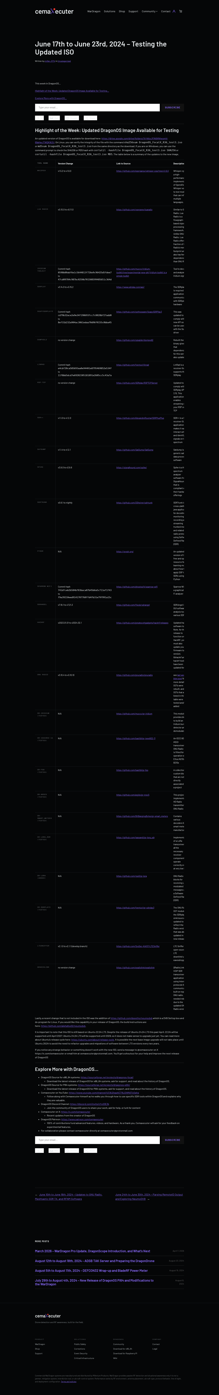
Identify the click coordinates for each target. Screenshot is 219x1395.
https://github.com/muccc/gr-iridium (134, 713)
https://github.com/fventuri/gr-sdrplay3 (135, 907)
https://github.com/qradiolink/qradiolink (135, 967)
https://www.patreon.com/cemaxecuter (82, 1119)
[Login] (174, 11)
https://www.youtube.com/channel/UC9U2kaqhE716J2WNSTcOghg (104, 1092)
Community (118, 1344)
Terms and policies (68, 1381)
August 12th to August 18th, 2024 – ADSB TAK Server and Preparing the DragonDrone (94, 1261)
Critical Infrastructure (84, 1358)
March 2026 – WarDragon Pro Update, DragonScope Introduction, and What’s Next (92, 1251)
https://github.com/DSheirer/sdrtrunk (134, 502)
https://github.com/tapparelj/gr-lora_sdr (135, 837)
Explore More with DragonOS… (51, 98)
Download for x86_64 (122, 1348)
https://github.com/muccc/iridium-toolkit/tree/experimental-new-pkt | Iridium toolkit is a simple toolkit (141, 272)
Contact (156, 1344)
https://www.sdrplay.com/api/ (130, 287)
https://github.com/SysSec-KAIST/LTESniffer (138, 946)
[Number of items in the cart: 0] (180, 11)
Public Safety (80, 1344)
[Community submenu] (157, 11)
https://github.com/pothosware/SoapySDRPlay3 (139, 311)
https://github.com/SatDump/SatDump (134, 449)
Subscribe (172, 107)
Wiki (115, 1358)
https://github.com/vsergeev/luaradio (134, 209)
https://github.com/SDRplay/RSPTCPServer (137, 382)
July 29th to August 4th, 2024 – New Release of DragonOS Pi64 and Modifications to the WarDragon (94, 1282)
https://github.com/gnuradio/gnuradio (134, 675)
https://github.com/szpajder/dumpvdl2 (134, 340)
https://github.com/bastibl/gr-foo (132, 770)
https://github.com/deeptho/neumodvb (131, 1018)
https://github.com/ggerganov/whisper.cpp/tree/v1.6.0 (142, 171)
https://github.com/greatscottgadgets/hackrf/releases (142, 622)
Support (38, 1353)
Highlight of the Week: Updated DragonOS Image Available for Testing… (72, 90)
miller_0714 (50, 61)
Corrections (79, 1348)
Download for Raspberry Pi (125, 1353)
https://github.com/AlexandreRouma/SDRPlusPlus (140, 418)
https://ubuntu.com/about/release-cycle (92, 1039)
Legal (154, 1348)
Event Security (80, 1353)
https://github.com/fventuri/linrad (132, 364)
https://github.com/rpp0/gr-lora (131, 876)
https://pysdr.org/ (125, 551)
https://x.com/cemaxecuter (75, 1111)
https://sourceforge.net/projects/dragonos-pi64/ (104, 1084)
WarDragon (40, 1344)
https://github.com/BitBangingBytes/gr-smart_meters (142, 816)
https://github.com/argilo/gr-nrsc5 (132, 794)
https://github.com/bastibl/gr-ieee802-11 (135, 738)
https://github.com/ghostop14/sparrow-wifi (137, 586)
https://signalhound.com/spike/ (131, 467)
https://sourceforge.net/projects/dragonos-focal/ (107, 1077)
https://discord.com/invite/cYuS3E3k (89, 1103)
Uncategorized (64, 61)
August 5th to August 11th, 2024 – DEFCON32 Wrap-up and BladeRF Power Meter (91, 1270)
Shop (37, 1348)
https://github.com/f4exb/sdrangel (133, 604)
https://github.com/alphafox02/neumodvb (63, 1025)
